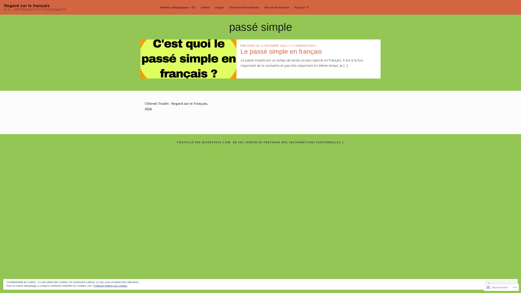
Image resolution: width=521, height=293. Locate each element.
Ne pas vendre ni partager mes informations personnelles (287, 142)
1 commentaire (303, 45)
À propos (300, 7)
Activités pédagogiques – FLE (178, 7)
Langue (219, 7)
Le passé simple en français (281, 51)
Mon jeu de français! (277, 7)
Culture (205, 7)
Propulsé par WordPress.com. (204, 142)
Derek (251, 45)
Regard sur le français (27, 5)
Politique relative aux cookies (110, 286)
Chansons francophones (244, 7)
